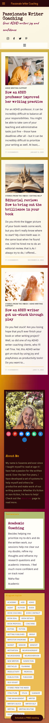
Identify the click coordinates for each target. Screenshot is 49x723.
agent (10, 608)
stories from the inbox (18, 688)
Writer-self (30, 704)
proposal (28, 672)
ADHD (31, 602)
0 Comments (13, 152)
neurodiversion (32, 656)
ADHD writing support (16, 88)
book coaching (14, 613)
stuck (24, 693)
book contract (33, 613)
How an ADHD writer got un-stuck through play (24, 315)
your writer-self (15, 714)
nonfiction (28, 661)
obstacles (12, 666)
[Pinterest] (25, 38)
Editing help (36, 196)
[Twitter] (19, 38)
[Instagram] (7, 38)
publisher (27, 677)
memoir (22, 645)
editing (10, 629)
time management (15, 698)
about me (26, 498)
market (10, 645)
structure (12, 693)
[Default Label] (27, 433)
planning (26, 666)
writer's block (14, 704)
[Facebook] (13, 38)
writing (11, 709)
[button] (24, 45)
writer (32, 698)
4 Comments (13, 370)
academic (11, 602)
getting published (16, 634)
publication (13, 677)
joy (31, 640)
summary (36, 693)
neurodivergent (30, 650)
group (32, 634)
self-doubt (12, 682)
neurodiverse (13, 656)
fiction (22, 629)
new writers (13, 661)
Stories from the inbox (16, 196)
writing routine (26, 709)
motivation (12, 650)
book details (27, 618)
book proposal (14, 624)
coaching (30, 624)
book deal (12, 618)
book (31, 608)
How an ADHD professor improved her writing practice (24, 97)
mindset (34, 645)
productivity (13, 672)
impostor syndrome (16, 640)
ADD (22, 602)
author (21, 608)
